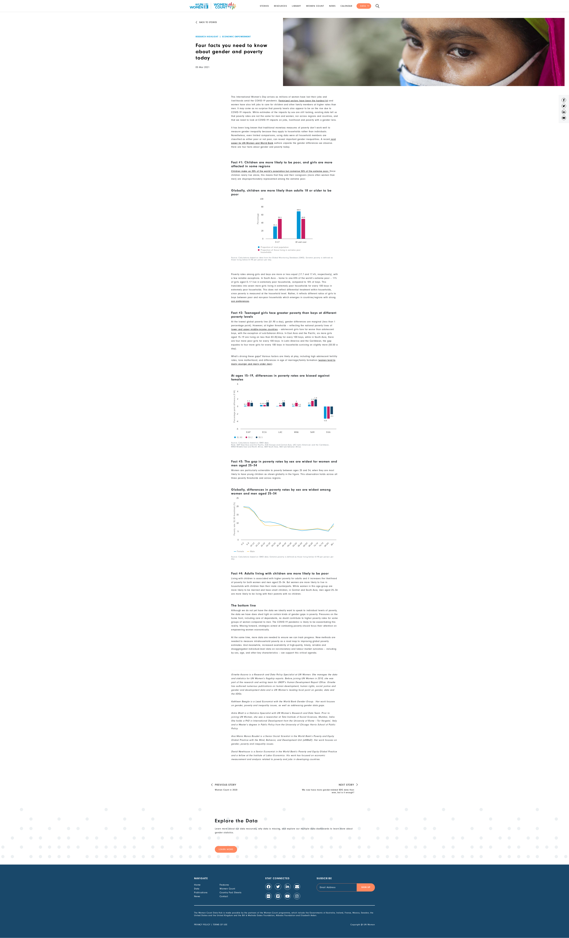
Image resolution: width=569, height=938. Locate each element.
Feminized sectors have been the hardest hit (303, 100)
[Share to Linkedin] (564, 113)
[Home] (213, 6)
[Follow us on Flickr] (268, 896)
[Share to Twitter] (564, 107)
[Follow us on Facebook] (268, 886)
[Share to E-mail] (564, 119)
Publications (201, 892)
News (332, 6)
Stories (264, 6)
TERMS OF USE (220, 924)
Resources (280, 6)
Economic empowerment (236, 36)
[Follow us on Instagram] (297, 896)
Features (224, 885)
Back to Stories (208, 22)
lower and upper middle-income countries (254, 329)
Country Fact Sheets (230, 892)
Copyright (355, 924)
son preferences (240, 301)
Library (296, 6)
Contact (224, 896)
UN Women (369, 924)
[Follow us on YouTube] (287, 896)
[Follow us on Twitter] (278, 886)
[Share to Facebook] (564, 101)
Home (197, 885)
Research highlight (207, 36)
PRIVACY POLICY (202, 924)
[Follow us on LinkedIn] (287, 886)
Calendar (346, 6)
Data (363, 6)
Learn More (226, 849)
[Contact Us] (297, 886)
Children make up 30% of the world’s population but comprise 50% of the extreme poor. (280, 171)
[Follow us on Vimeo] (278, 896)
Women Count (315, 6)
